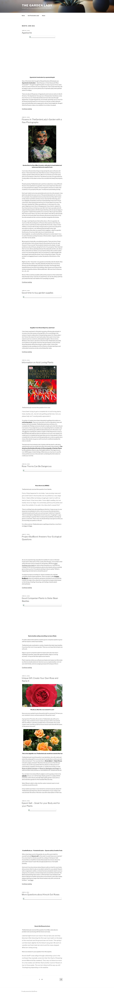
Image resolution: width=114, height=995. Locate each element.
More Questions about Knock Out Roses (40, 894)
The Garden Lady (37, 5)
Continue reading (27, 109)
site (26, 431)
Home (23, 15)
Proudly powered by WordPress (29, 991)
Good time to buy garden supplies (37, 293)
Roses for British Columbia (29, 768)
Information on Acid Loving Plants (37, 362)
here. (30, 526)
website (24, 776)
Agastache (27, 33)
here (25, 526)
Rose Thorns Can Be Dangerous (36, 466)
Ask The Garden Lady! (33, 15)
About (43, 15)
